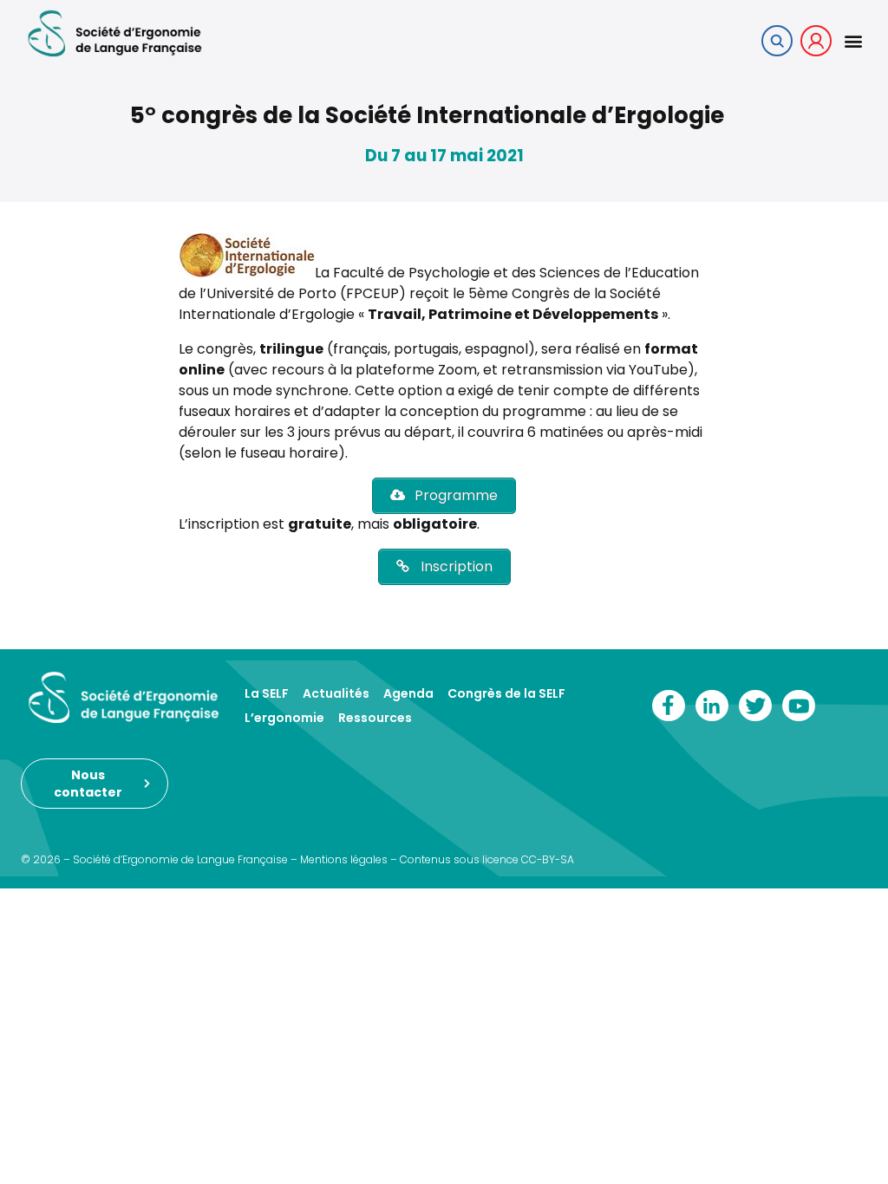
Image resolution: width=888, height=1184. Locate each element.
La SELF (267, 693)
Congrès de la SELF (506, 693)
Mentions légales (344, 859)
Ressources (375, 717)
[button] (853, 40)
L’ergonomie (284, 717)
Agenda (408, 693)
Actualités (336, 693)
